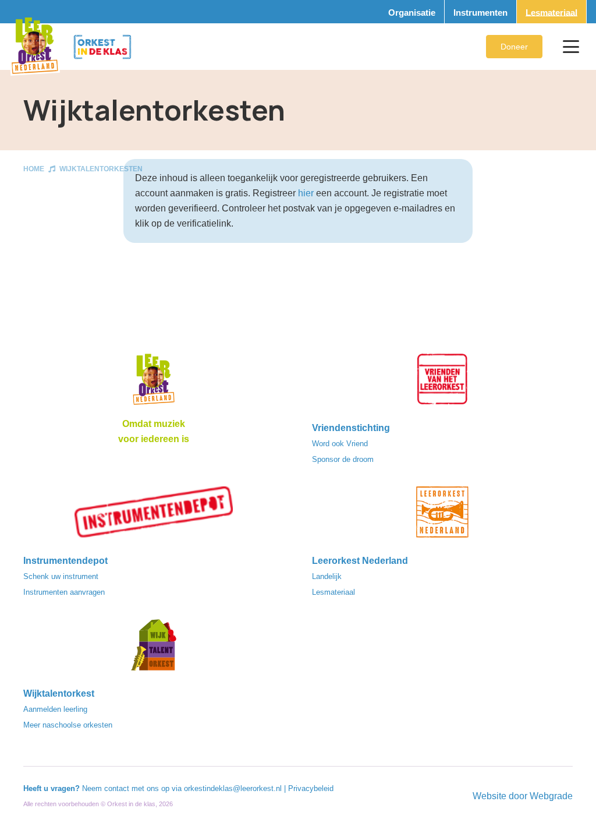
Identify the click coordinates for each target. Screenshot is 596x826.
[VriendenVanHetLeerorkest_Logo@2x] (442, 383)
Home (33, 169)
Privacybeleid (311, 788)
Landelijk (327, 576)
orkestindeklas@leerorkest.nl (233, 788)
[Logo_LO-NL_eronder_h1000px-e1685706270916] (153, 383)
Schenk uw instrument (60, 576)
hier (306, 193)
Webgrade (551, 796)
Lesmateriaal (333, 592)
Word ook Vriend (340, 443)
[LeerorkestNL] (442, 515)
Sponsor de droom (343, 459)
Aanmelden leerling (55, 709)
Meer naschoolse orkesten (67, 725)
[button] (571, 46)
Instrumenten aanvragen (64, 592)
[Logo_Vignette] (34, 46)
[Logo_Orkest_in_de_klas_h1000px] (102, 47)
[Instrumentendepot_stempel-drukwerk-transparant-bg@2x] (153, 515)
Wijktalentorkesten (101, 169)
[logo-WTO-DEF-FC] (153, 648)
